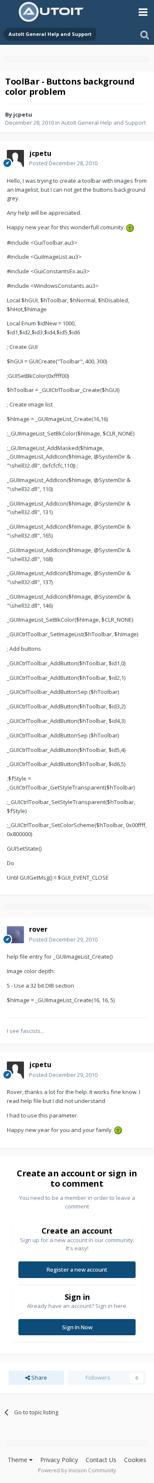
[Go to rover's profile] (15, 934)
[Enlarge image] (130, 227)
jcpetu (22, 114)
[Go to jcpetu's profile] (15, 158)
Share (38, 1377)
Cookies (135, 1460)
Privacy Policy (59, 1460)
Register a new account (77, 1269)
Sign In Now (77, 1327)
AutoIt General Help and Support (103, 122)
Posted (63, 163)
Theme (18, 1460)
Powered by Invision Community (77, 1470)
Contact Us (101, 1460)
